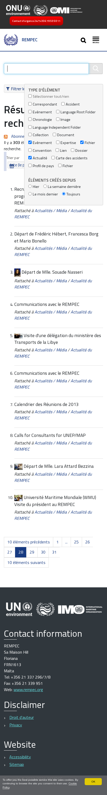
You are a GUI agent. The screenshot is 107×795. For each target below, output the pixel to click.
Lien (63, 150)
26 (87, 542)
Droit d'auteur (21, 717)
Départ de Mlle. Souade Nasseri (52, 271)
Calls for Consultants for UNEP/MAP (50, 435)
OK (93, 781)
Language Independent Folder (57, 127)
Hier (36, 186)
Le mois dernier (45, 194)
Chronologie (42, 119)
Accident (73, 104)
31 (54, 552)
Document (65, 135)
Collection (41, 135)
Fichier (90, 143)
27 (9, 552)
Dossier (81, 150)
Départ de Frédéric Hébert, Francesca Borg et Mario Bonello (56, 237)
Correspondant (45, 104)
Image (65, 119)
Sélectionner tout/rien (51, 96)
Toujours (73, 194)
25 (76, 542)
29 (32, 552)
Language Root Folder (78, 112)
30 (43, 552)
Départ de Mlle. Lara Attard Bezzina (59, 466)
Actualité (40, 158)
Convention (42, 150)
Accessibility (20, 757)
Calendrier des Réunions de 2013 (46, 404)
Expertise (68, 143)
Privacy (15, 725)
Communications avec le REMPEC (46, 304)
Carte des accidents (72, 158)
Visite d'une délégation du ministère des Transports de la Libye (57, 339)
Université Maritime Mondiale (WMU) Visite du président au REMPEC (55, 501)
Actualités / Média (51, 210)
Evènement (42, 112)
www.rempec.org (28, 689)
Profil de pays (43, 166)
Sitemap (16, 764)
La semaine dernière (64, 186)
